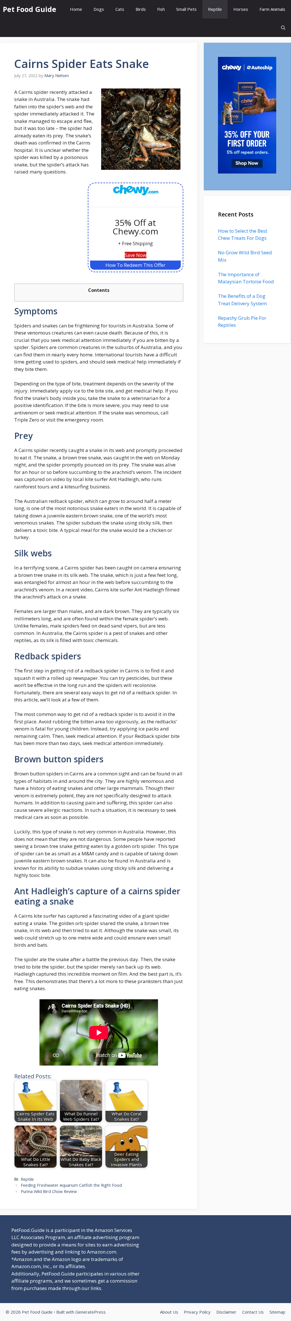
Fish (161, 9)
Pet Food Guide (29, 9)
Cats (119, 9)
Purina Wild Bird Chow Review (49, 1191)
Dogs (98, 9)
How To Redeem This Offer (135, 265)
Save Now (135, 255)
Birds (141, 9)
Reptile (215, 9)
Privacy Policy (197, 1312)
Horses (240, 9)
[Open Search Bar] (283, 27)
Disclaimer (226, 1312)
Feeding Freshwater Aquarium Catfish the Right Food (71, 1185)
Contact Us (253, 1312)
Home (76, 9)
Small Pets (186, 9)
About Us (169, 1312)
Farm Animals (272, 9)
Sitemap (277, 1312)
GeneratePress (90, 1312)
